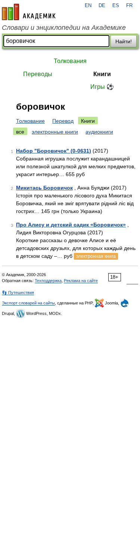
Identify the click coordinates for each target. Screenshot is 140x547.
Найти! (123, 41)
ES (115, 5)
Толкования (70, 61)
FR (129, 5)
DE (102, 5)
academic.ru (29, 12)
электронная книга (96, 256)
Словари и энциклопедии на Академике (64, 27)
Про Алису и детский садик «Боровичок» (71, 225)
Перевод (63, 121)
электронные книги (55, 132)
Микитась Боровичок (44, 188)
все (20, 132)
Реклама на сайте (81, 280)
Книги (102, 74)
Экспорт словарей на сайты (28, 303)
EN (88, 5)
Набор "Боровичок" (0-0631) (53, 151)
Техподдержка (48, 280)
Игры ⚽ (102, 87)
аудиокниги (99, 132)
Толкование (30, 121)
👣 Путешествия (18, 292)
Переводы (37, 74)
